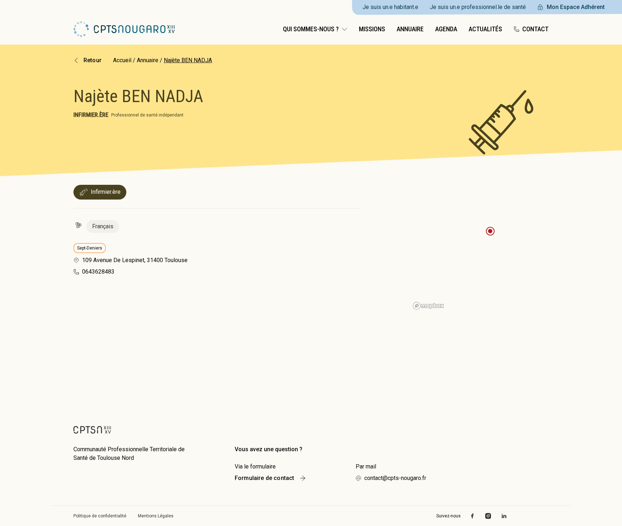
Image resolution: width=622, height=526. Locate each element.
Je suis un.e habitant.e (390, 7)
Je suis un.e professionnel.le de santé (478, 7)
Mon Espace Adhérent (576, 7)
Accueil (122, 60)
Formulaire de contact (264, 478)
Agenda (446, 29)
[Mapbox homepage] (428, 306)
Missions (372, 29)
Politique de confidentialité (99, 515)
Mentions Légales (155, 515)
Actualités (485, 29)
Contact (535, 29)
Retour (93, 60)
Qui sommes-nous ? (311, 29)
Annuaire (410, 29)
